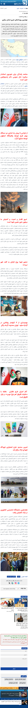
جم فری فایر (22, 683)
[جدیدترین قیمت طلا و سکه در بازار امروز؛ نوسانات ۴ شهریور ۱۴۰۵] (23, 694)
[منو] (4, 4)
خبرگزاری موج (19, 60)
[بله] (12, 583)
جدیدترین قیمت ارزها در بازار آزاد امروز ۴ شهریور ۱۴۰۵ (11, 702)
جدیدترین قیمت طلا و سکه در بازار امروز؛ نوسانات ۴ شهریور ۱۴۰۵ (10, 694)
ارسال (14, 669)
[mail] (26, 13)
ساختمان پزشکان (9, 679)
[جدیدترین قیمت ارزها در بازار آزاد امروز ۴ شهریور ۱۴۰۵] (25, 702)
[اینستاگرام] (16, 583)
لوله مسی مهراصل (13, 683)
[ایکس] (9, 583)
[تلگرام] (18, 583)
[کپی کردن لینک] (11, 588)
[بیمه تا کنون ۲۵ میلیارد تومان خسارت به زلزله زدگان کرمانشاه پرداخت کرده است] (20, 617)
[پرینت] (24, 13)
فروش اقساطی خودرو (20, 679)
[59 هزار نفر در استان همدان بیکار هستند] (7, 602)
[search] (1, 4)
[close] (25, 690)
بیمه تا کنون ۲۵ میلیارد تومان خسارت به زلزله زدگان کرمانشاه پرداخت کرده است (21, 625)
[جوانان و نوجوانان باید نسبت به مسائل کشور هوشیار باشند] (20, 602)
